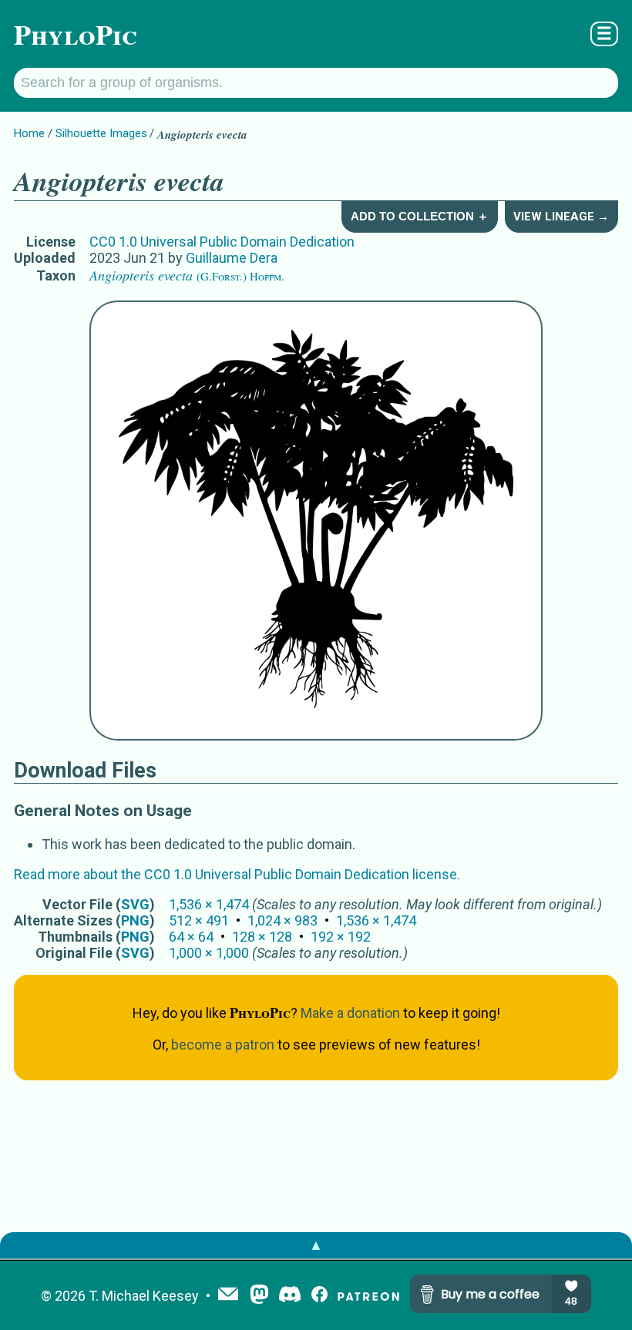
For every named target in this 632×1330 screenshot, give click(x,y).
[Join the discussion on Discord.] (290, 1295)
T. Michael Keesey (144, 1296)
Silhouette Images (101, 133)
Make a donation (350, 1013)
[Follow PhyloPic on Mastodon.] (259, 1296)
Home (29, 133)
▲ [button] (316, 1245)
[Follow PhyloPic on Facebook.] (319, 1295)
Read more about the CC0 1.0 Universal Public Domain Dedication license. (237, 874)
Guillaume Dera (231, 258)
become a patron (222, 1044)
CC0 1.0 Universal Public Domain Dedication (222, 241)
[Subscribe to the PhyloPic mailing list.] (228, 1295)
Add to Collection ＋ (420, 216)
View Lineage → (561, 216)
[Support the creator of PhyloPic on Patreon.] (368, 1296)
